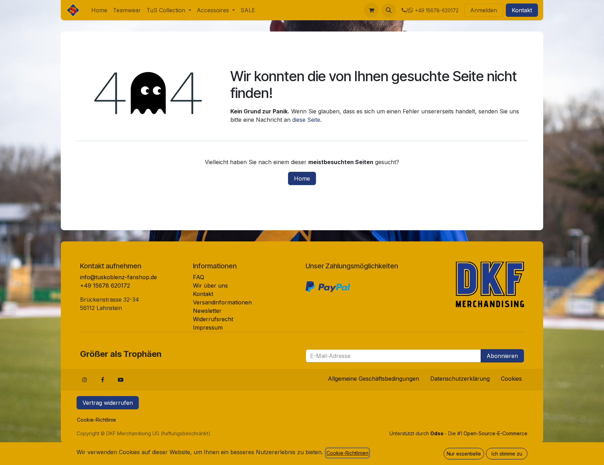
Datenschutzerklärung (460, 378)
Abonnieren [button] (502, 355)
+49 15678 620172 (105, 285)
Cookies (511, 378)
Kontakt (522, 10)
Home (302, 178)
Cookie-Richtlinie (96, 420)
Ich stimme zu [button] (506, 454)
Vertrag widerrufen (107, 402)
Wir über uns (210, 285)
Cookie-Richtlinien (347, 453)
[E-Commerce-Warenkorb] (371, 10)
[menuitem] (99, 10)
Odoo (437, 433)
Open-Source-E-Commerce (495, 433)
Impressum (208, 327)
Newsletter (207, 310)
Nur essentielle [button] (464, 454)
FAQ (198, 277)
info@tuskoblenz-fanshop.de (118, 277)
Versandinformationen (222, 302)
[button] (388, 10)
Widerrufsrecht (213, 319)
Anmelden (483, 10)
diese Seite (306, 119)
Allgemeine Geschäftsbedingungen (373, 378)
